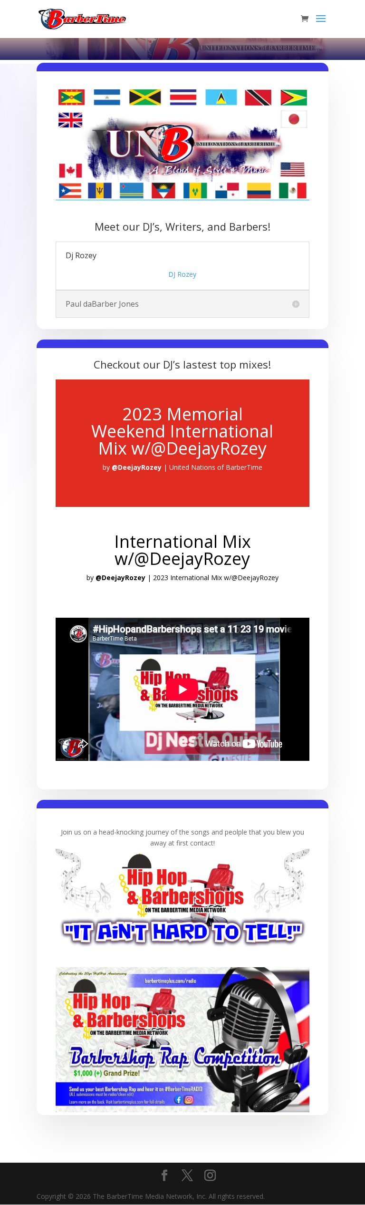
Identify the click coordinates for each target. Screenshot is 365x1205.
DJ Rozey (182, 274)
